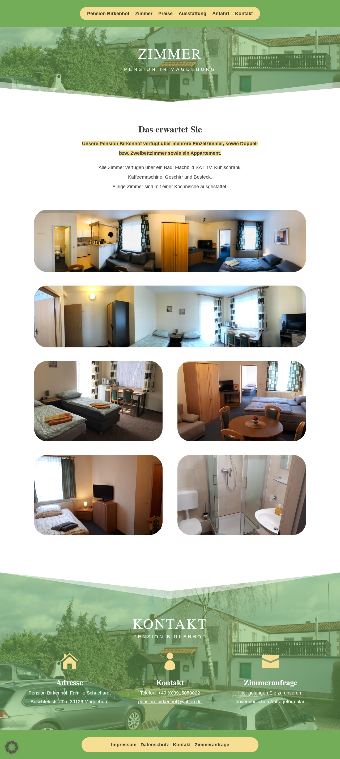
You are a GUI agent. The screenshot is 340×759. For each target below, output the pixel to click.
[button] (11, 747)
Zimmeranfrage (212, 744)
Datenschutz (155, 744)
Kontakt (244, 14)
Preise (165, 14)
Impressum (124, 744)
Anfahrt (220, 14)
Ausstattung (192, 14)
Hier (242, 693)
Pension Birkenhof (108, 14)
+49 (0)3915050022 (179, 693)
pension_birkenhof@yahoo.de (170, 701)
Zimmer (143, 14)
